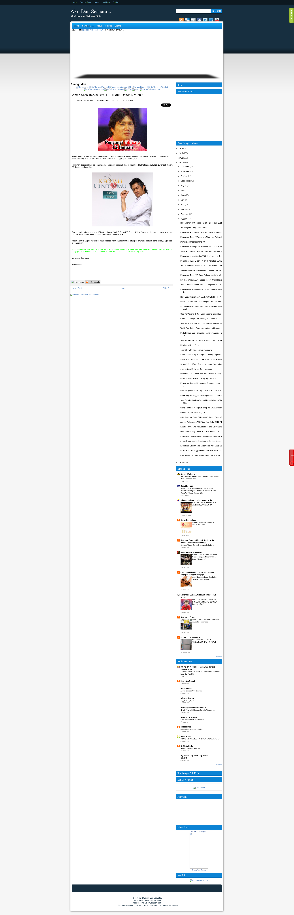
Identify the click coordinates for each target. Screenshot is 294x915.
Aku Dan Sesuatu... (90, 11)
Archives (106, 2)
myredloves (186, 727)
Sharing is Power (188, 617)
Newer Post (77, 288)
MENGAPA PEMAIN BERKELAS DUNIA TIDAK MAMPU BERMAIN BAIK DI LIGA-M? (204, 602)
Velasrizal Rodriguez (198, 832)
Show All (219, 656)
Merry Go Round (188, 681)
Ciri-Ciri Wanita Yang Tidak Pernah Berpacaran (200, 455)
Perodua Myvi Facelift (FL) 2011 (193, 413)
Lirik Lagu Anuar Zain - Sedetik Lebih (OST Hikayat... (202, 280)
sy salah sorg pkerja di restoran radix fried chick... (200, 441)
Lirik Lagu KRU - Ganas (190, 345)
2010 (181, 462)
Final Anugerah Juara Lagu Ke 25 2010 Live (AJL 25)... (203, 391)
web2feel (157, 900)
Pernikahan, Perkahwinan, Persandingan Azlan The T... (203, 436)
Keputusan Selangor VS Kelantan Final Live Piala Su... (203, 247)
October (184, 176)
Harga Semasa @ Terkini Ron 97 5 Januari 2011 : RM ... (203, 432)
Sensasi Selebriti (188, 474)
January (184, 219)
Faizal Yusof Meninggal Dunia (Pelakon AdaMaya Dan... (203, 451)
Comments (79, 282)
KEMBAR (184, 758)
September (185, 181)
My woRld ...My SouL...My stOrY (194, 756)
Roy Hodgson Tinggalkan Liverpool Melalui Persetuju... (203, 395)
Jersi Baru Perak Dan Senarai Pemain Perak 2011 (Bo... (203, 340)
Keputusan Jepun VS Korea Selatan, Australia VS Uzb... (203, 275)
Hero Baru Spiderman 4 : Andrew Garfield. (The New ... (203, 297)
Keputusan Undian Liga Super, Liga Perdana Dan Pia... (203, 446)
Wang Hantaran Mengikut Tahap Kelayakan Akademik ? (203, 408)
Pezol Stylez (186, 736)
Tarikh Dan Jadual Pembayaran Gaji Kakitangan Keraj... (203, 328)
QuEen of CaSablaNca (190, 637)
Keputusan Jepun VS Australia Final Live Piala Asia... (202, 237)
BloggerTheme (156, 903)
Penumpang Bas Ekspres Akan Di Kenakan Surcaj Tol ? (203, 261)
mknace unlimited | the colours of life (196, 500)
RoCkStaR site (187, 746)
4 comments (128, 100)
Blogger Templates (170, 905)
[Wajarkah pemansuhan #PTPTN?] (99, 87)
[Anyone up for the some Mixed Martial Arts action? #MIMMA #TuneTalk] (94, 89)
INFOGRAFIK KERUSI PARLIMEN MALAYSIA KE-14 (200, 739)
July (182, 190)
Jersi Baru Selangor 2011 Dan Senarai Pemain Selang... (203, 323)
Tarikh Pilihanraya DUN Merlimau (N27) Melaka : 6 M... (203, 251)
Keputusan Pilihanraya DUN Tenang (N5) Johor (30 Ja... (203, 232)
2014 (181, 148)
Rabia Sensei (186, 688)
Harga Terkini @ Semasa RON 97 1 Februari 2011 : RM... (204, 223)
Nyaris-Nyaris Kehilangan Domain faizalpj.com (198, 710)
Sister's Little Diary (189, 717)
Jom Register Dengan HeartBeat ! (194, 228)
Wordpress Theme (141, 900)
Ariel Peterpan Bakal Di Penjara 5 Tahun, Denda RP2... (203, 417)
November (185, 171)
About (96, 2)
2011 (181, 163)
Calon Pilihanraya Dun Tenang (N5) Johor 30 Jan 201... (203, 319)
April (183, 205)
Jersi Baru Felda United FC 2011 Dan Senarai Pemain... (203, 266)
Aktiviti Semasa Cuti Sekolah (191, 691)
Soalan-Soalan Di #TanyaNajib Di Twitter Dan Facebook (203, 270)
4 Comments (94, 282)
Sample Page (85, 2)
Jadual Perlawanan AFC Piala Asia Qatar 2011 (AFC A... (203, 422)
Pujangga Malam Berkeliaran (193, 708)
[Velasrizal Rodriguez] (199, 868)
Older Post (167, 288)
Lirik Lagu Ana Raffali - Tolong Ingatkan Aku (198, 378)
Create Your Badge (199, 870)
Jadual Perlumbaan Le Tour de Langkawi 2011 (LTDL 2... (204, 285)
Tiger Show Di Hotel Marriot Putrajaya (196, 350)
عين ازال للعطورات (187, 700)
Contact (116, 2)
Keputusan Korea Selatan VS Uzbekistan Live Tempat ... (203, 256)
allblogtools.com (154, 905)
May (182, 200)
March (183, 209)
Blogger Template (139, 903)
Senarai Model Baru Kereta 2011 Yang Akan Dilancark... (203, 364)
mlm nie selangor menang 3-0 (192, 242)
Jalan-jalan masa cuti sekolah (191, 729)
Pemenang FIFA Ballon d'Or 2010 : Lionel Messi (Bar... (202, 374)
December (185, 167)
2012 (181, 158)
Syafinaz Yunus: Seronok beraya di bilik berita (197, 545)
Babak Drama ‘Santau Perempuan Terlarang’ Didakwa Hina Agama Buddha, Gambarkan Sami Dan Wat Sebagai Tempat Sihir (198, 490)
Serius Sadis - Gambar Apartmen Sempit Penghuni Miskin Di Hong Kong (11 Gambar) (204, 557)
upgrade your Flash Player (93, 30)
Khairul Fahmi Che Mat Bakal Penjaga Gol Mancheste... (203, 427)
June (183, 195)
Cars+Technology (188, 520)
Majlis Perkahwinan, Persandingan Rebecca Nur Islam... (203, 302)
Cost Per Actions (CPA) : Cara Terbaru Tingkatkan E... (202, 314)
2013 (181, 153)
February (184, 214)
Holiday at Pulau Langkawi (190, 748)
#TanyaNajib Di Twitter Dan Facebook (196, 369)
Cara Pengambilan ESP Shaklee (192, 720)
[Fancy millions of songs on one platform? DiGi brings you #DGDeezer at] (118, 87)
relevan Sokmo (187, 698)
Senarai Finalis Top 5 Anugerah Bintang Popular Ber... (202, 355)
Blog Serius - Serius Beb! (191, 552)
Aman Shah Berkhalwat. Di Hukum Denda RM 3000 (108, 94)
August (184, 186)
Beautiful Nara (187, 486)
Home (74, 2)
